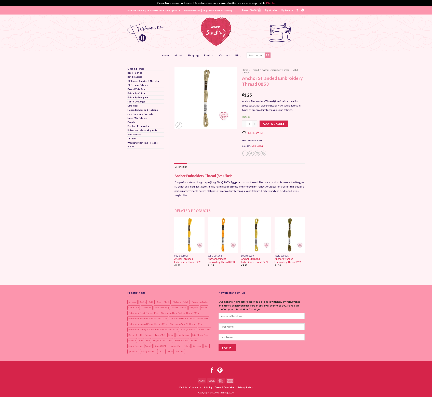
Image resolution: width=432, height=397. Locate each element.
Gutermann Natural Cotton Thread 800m (147, 324)
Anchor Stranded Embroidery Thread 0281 (288, 260)
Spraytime (133, 351)
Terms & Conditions (225, 387)
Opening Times (135, 68)
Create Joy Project (200, 302)
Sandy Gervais (135, 346)
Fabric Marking (162, 307)
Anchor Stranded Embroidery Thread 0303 (221, 260)
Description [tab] (180, 166)
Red (148, 340)
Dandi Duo (133, 307)
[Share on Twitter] (251, 153)
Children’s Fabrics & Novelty (143, 81)
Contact (224, 55)
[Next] (304, 245)
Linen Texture (183, 335)
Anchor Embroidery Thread (275, 70)
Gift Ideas (133, 105)
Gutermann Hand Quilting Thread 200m (180, 313)
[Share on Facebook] (245, 153)
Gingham (194, 307)
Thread (131, 138)
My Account (287, 10)
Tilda (160, 351)
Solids (187, 346)
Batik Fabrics (134, 76)
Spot (207, 346)
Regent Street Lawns (162, 340)
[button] (251, 10)
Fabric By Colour (136, 93)
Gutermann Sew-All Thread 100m (186, 324)
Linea (170, 335)
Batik (151, 302)
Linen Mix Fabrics (137, 117)
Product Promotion (138, 126)
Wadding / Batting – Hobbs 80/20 (142, 144)
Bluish (167, 302)
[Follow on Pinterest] (302, 10)
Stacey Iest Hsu (148, 351)
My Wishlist (271, 10)
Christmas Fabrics (137, 85)
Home (165, 55)
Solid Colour (257, 145)
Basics (143, 302)
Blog (238, 55)
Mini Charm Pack (200, 335)
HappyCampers (188, 329)
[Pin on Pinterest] (263, 153)
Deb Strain (147, 307)
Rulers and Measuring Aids (142, 130)
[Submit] (268, 55)
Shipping (193, 55)
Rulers (194, 340)
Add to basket (274, 123)
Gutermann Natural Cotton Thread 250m (189, 318)
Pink (141, 340)
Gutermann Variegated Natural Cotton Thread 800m (153, 329)
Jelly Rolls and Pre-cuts (140, 113)
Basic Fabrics (134, 72)
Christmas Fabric (181, 302)
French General (179, 307)
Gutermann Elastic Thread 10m (143, 313)
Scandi (148, 346)
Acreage (132, 302)
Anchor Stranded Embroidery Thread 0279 (254, 260)
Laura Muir (160, 335)
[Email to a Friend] (257, 153)
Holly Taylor (204, 329)
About (178, 55)
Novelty (132, 340)
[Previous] (174, 245)
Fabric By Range (136, 101)
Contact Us (195, 387)
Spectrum (197, 346)
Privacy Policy (245, 387)
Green (204, 307)
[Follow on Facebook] (297, 10)
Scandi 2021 (160, 346)
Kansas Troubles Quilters (140, 335)
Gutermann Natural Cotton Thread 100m (147, 318)
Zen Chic (180, 351)
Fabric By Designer (137, 97)
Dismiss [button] (270, 3)
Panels (131, 122)
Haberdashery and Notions (142, 109)
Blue (159, 302)
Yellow (169, 351)
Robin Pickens (181, 340)
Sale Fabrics (134, 134)
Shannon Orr (175, 346)
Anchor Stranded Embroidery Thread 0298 (187, 260)
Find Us (209, 55)
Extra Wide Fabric (137, 89)
